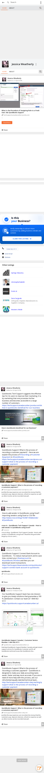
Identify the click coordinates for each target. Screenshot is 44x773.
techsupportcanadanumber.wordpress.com (18, 490)
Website (7, 257)
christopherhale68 (18, 282)
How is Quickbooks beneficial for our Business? (19, 428)
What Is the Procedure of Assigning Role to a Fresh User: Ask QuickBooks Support (20, 111)
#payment (6, 457)
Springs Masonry (17, 273)
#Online (16, 560)
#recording (24, 454)
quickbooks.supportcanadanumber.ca (16, 645)
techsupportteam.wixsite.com (13, 574)
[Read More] (42, 438)
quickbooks (6, 571)
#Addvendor (33, 518)
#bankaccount (23, 558)
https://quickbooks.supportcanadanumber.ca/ (20, 603)
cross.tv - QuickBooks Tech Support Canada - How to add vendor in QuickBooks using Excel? (21, 526)
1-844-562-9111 (11, 249)
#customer (35, 454)
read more (7, 123)
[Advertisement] (22, 34)
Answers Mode (16, 309)
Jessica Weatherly (14, 78)
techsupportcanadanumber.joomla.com (16, 115)
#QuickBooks (18, 457)
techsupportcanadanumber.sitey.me (16, 713)
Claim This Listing (21, 239)
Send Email (8, 254)
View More (22, 760)
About (11, 8)
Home (4, 8)
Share (6, 130)
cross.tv (6, 530)
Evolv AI (14, 291)
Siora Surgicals (16, 298)
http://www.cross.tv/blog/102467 (15, 518)
